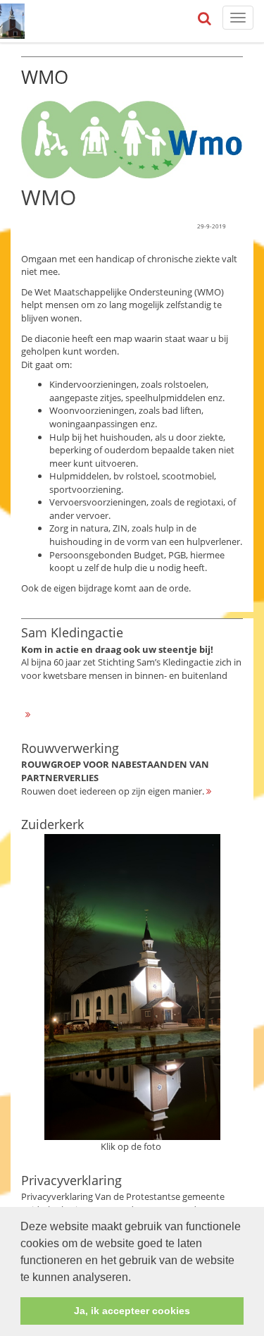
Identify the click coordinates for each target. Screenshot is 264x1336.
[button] (136, 1278)
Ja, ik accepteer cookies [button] (132, 1310)
